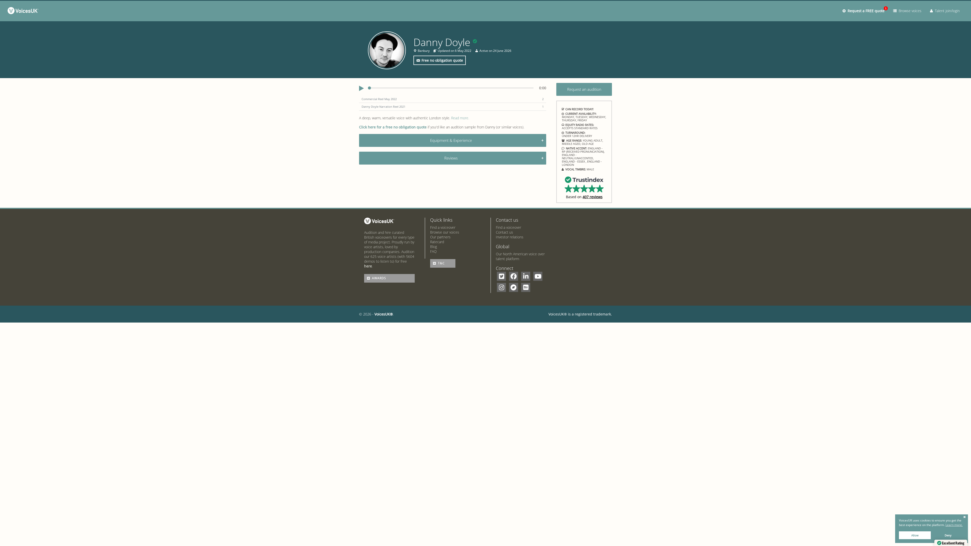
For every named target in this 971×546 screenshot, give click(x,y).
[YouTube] (537, 276)
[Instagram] (501, 287)
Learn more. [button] (954, 525)
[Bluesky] (525, 287)
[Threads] (513, 287)
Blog (433, 246)
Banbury (424, 51)
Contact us (504, 232)
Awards (379, 278)
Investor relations (509, 237)
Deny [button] (948, 535)
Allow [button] (915, 535)
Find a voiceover (442, 227)
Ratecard (437, 241)
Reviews (451, 158)
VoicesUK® (383, 314)
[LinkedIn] (525, 276)
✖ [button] (964, 517)
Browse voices (909, 10)
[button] (584, 187)
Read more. (460, 118)
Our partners (440, 237)
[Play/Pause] (361, 88)
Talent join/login (946, 10)
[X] (501, 276)
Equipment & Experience (451, 140)
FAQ (433, 251)
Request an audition (584, 89)
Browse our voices (444, 232)
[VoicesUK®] (24, 11)
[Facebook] (513, 276)
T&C (441, 263)
